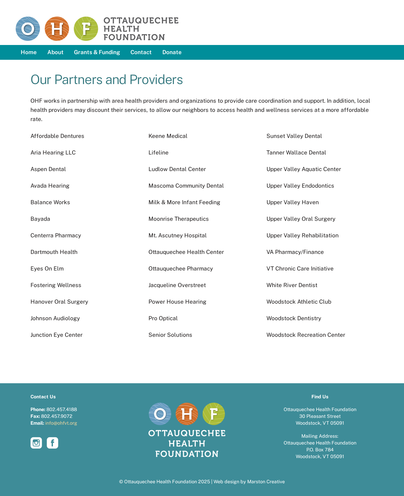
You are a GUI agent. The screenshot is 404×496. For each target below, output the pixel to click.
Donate (172, 52)
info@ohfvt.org (61, 423)
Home (29, 52)
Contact (141, 52)
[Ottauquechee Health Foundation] (97, 34)
